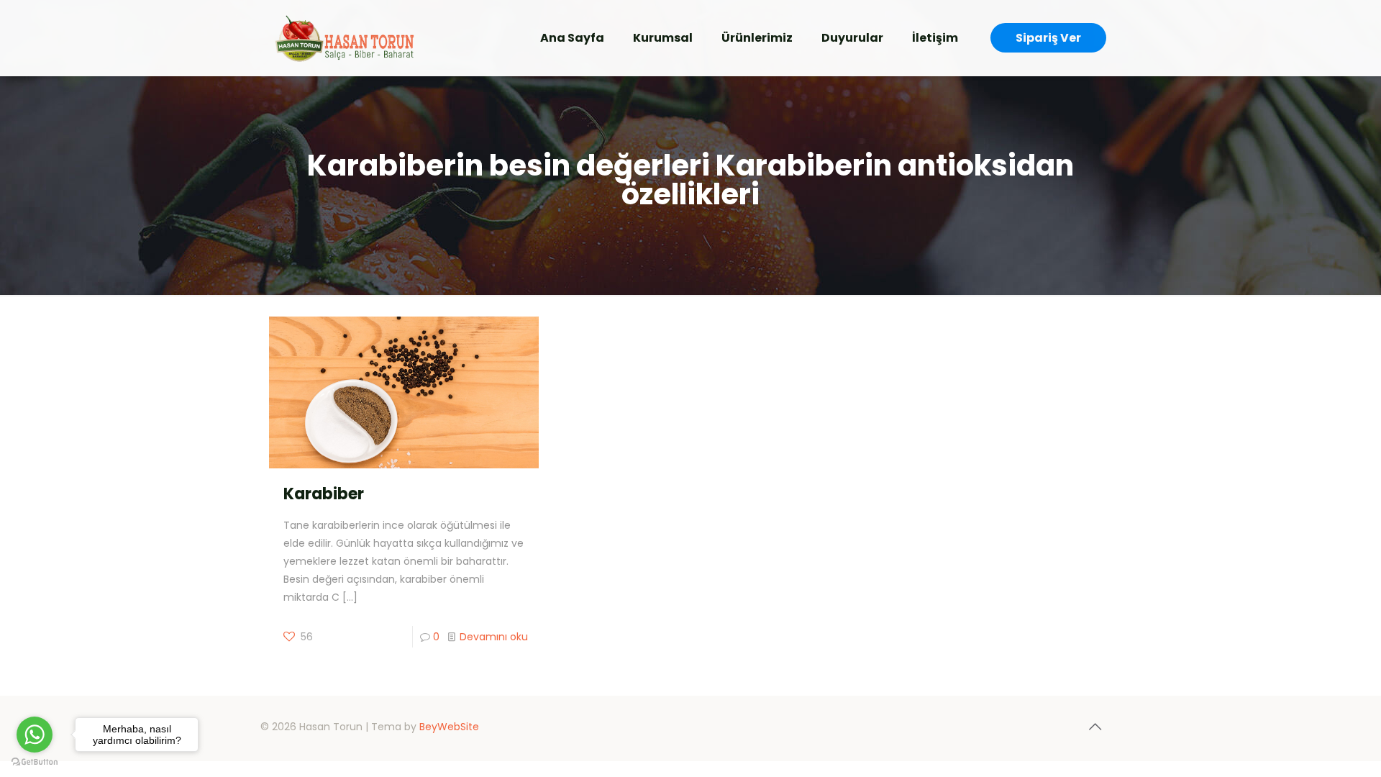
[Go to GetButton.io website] (35, 762)
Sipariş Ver (1048, 37)
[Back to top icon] (1095, 727)
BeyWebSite (449, 726)
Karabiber (323, 494)
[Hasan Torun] (344, 38)
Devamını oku (494, 637)
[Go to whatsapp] (35, 735)
